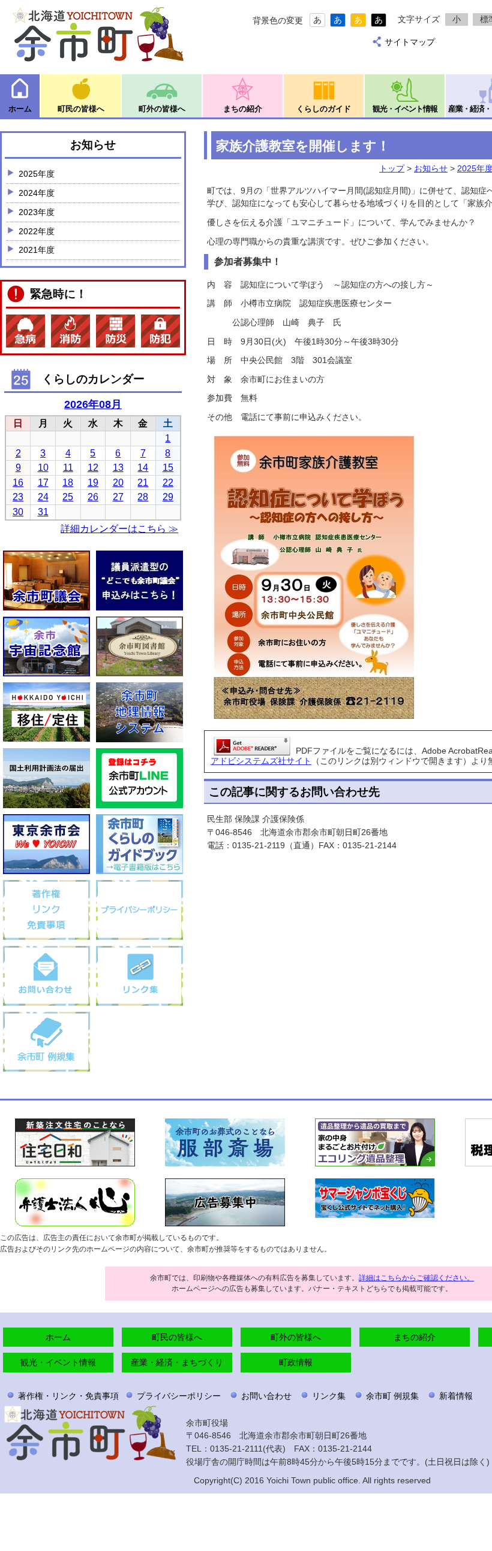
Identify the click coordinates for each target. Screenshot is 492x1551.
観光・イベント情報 (405, 108)
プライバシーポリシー (179, 1396)
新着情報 (456, 1396)
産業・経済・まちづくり (177, 1362)
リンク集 (329, 1396)
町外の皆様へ (162, 108)
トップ (391, 168)
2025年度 (37, 174)
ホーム (20, 108)
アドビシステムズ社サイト (261, 761)
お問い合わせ (266, 1396)
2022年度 (37, 231)
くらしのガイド (323, 108)
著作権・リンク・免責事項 (68, 1396)
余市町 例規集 (392, 1396)
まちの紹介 (242, 108)
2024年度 (37, 193)
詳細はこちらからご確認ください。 (416, 1278)
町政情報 (296, 1362)
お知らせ (431, 168)
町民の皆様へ (81, 108)
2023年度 (37, 212)
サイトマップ (410, 42)
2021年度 (37, 250)
